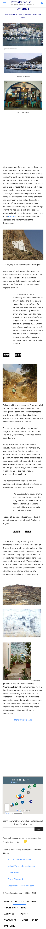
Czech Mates (13, 872)
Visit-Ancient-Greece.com (19, 859)
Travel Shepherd (15, 879)
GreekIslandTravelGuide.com (21, 886)
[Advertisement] (23, 139)
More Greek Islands (23, 720)
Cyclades (12, 216)
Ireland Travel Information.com (21, 866)
